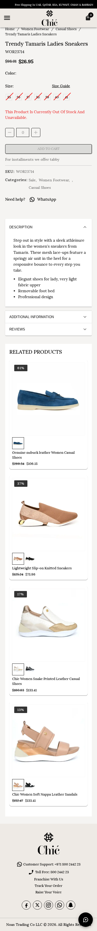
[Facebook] (26, 905)
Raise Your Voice (48, 892)
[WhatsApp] (59, 905)
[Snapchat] (70, 905)
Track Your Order (48, 886)
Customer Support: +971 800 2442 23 (51, 864)
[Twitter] (37, 905)
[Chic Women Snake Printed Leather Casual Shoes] (48, 625)
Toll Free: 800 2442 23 (52, 872)
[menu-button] (7, 18)
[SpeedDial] (85, 919)
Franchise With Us (48, 879)
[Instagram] (48, 905)
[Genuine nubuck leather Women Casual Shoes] (48, 399)
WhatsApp (46, 199)
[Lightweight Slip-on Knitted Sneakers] (48, 514)
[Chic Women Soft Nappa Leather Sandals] (48, 741)
